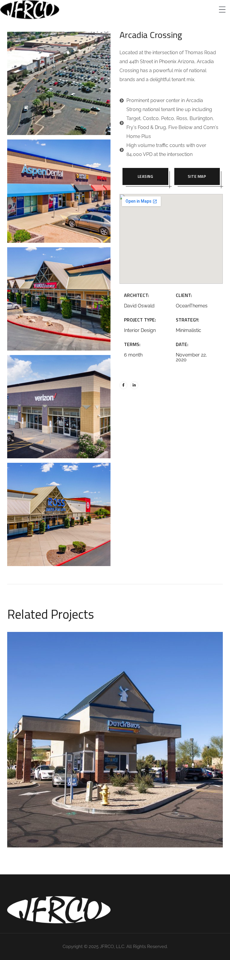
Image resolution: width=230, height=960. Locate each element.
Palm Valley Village (115, 732)
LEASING (145, 176)
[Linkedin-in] (134, 385)
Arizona (132, 747)
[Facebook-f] (123, 385)
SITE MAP (197, 176)
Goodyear (99, 747)
